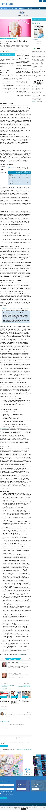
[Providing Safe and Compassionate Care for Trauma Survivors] (5, 694)
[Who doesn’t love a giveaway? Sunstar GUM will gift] (11, 766)
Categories (21, 8)
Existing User (20, 15)
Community (30, 8)
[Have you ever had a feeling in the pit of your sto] (34, 766)
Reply (30, 717)
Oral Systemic (10, 38)
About (5, 8)
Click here (33, 101)
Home (2, 8)
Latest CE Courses (4, 38)
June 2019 (36, 23)
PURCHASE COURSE (6, 54)
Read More (29, 808)
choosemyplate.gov (4, 428)
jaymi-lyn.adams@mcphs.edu (8, 669)
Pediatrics (15, 38)
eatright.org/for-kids (22, 443)
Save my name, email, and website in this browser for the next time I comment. (15, 743)
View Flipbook (35, 39)
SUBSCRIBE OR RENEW (39, 19)
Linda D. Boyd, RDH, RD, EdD (19, 49)
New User (24, 15)
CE (25, 8)
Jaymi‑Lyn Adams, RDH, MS (6, 49)
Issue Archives (14, 8)
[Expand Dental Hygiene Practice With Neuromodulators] (26, 694)
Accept (23, 808)
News (9, 8)
